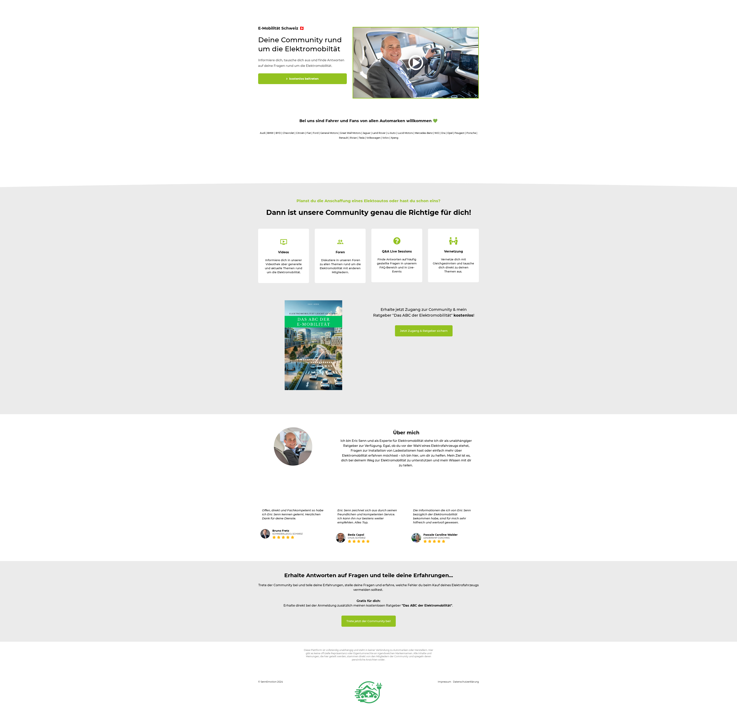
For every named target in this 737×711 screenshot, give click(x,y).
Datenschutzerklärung (466, 681)
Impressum (444, 681)
